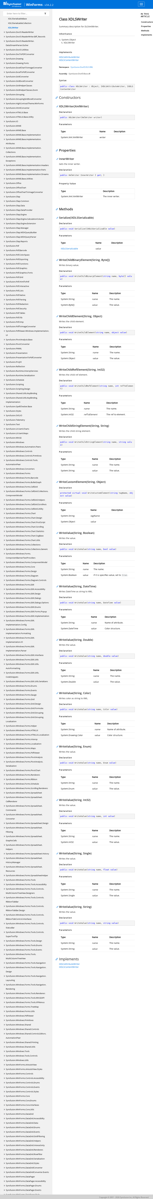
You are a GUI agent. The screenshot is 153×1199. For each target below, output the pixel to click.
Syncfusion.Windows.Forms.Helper (21, 726)
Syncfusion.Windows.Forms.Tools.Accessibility (26, 884)
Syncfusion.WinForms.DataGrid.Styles (22, 1163)
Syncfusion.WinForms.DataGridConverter (24, 1167)
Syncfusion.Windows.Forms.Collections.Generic (27, 549)
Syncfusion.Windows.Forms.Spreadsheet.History (27, 853)
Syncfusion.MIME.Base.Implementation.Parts (26, 169)
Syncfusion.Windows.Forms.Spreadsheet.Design (27, 823)
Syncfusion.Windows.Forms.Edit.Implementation (27, 616)
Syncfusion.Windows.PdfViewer (20, 1015)
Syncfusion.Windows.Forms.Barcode (22, 477)
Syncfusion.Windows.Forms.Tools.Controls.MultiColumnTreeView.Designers (25, 890)
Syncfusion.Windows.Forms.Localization (23, 743)
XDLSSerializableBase (17, 18)
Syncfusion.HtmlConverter (17, 108)
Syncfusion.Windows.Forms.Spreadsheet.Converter (24, 816)
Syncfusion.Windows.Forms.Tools (21, 880)
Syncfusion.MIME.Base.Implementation (23, 134)
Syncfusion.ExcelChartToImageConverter (24, 67)
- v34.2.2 (48, 4)
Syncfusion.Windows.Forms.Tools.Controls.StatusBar (25, 925)
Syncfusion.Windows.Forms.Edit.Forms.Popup (26, 611)
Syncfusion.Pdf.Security (16, 308)
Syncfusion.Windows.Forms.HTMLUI (22, 730)
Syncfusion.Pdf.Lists (14, 290)
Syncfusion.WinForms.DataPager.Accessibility (26, 1181)
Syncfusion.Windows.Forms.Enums (21, 686)
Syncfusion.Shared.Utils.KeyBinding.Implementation (22, 399)
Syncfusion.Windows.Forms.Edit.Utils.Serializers (27, 681)
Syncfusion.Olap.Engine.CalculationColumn (25, 219)
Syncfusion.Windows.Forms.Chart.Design (24, 517)
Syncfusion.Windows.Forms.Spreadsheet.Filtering (24, 829)
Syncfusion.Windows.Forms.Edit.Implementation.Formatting (20, 631)
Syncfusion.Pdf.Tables (15, 313)
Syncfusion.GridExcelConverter (19, 81)
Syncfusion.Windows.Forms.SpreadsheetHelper (27, 875)
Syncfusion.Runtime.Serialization (20, 375)
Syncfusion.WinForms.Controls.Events (23, 1087)
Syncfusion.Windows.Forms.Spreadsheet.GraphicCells (24, 838)
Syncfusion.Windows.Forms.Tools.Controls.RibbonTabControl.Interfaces (25, 916)
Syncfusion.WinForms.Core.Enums (21, 1100)
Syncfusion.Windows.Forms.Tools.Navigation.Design (26, 969)
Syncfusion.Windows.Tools (17, 1051)
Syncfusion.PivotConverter (18, 344)
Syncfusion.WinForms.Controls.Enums (23, 1082)
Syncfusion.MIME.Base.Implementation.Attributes (23, 141)
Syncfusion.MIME (13, 125)
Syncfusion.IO (12, 121)
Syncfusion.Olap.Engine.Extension (21, 223)
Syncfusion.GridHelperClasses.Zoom (22, 90)
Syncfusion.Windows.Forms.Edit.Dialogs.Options (27, 602)
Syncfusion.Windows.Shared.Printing (22, 1042)
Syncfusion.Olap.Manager (17, 228)
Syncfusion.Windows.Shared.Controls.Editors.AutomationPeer (26, 1035)
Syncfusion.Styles (13, 411)
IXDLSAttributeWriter (69, 57)
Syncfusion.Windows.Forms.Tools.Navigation (26, 963)
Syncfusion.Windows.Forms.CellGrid (22, 486)
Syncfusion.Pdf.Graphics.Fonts (19, 272)
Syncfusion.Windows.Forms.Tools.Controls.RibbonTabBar (25, 899)
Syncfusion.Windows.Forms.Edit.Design (23, 593)
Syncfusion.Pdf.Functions (17, 263)
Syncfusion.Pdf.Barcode (16, 250)
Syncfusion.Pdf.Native (15, 295)
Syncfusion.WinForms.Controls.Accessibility (25, 1078)
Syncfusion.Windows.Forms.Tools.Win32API (25, 997)
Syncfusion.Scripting (15, 384)
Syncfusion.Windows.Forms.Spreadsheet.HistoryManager (24, 860)
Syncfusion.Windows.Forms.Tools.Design (24, 940)
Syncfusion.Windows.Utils (17, 1060)
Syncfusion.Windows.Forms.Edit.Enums (23, 607)
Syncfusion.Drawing (14, 58)
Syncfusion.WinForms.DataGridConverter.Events (27, 1172)
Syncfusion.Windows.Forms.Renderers (23, 774)
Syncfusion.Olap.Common (17, 201)
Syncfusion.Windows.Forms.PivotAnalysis (24, 757)
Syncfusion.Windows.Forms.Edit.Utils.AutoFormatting (22, 666)
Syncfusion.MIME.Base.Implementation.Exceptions (23, 158)
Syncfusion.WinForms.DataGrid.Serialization (25, 1158)
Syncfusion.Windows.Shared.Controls (22, 1029)
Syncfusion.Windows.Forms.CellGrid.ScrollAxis (26, 504)
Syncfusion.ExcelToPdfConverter (20, 72)
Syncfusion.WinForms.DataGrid (19, 1114)
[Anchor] (57, 97)
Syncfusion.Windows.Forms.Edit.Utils (22, 659)
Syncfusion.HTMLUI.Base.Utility (20, 117)
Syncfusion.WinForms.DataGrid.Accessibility (25, 1118)
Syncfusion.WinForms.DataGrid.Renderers (24, 1149)
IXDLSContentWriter (69, 60)
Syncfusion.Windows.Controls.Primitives (24, 455)
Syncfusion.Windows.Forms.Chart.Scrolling (25, 526)
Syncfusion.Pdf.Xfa (14, 317)
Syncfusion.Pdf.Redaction (17, 304)
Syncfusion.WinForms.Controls (19, 1073)
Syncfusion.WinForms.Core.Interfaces (22, 1105)
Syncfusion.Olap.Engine (16, 214)
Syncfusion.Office (13, 183)
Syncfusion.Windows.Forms (18, 473)
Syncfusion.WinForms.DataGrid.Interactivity (25, 1145)
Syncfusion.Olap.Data (15, 205)
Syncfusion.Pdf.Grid (14, 277)
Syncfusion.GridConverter (17, 76)
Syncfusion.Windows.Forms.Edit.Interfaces (24, 655)
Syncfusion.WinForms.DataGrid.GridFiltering (25, 1136)
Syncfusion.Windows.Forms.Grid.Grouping (24, 712)
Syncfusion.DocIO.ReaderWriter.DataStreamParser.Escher (20, 43)
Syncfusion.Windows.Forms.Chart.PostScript (25, 522)
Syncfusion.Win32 (14, 437)
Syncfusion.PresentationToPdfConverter (24, 357)
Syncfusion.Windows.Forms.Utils (20, 1011)
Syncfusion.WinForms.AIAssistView (21, 1064)
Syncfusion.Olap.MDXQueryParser (21, 237)
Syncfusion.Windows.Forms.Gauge (21, 694)
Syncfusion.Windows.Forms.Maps (21, 748)
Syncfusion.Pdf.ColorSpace (17, 254)
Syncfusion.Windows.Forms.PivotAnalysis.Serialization (24, 763)
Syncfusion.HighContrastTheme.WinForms (25, 103)
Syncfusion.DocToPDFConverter (20, 54)
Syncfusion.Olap (13, 196)
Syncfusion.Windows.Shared (18, 1024)
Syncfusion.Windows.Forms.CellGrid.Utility (24, 508)
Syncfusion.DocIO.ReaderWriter (20, 32)
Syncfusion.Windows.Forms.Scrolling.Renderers (27, 788)
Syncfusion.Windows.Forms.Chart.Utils (23, 540)
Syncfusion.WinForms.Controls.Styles (22, 1091)
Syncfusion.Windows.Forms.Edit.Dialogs (23, 598)
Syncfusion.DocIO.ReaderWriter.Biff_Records (25, 36)
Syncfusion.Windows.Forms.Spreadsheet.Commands (24, 808)
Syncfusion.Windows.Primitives (19, 1020)
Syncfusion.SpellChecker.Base (19, 406)
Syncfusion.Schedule (15, 380)
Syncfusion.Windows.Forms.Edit (20, 584)
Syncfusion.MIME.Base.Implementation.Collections (23, 150)
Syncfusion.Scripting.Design (18, 388)
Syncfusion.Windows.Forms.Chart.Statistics (25, 531)
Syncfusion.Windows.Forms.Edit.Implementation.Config (20, 622)
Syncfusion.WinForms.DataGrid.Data (22, 1123)
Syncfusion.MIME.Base (16, 130)
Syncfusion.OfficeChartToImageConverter (24, 192)
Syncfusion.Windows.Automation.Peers (23, 446)
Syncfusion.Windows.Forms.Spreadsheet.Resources (24, 868)
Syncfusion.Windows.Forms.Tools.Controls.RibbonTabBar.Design (25, 908)
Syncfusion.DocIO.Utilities (17, 49)
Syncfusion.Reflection (15, 366)
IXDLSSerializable (69, 248)
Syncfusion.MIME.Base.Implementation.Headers (27, 165)
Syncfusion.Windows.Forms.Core (20, 566)
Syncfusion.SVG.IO (14, 415)
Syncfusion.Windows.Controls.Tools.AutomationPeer (22, 462)
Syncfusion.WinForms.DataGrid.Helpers (23, 1140)
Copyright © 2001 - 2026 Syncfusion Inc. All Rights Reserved (124, 1197)
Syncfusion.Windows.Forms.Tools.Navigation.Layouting (26, 978)
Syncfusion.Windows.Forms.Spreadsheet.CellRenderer (24, 799)
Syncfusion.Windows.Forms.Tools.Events (24, 949)
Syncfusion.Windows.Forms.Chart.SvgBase (24, 535)
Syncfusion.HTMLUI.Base (17, 112)
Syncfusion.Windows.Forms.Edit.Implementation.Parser (20, 648)
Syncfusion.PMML (14, 348)
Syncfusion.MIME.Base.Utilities (19, 178)
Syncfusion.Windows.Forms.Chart (21, 513)
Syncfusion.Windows (15, 442)
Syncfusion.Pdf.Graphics (16, 268)
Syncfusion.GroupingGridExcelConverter (24, 99)
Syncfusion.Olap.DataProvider (19, 210)
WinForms (34, 4)
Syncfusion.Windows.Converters (20, 468)
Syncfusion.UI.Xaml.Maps (17, 433)
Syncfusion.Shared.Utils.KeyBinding (21, 393)
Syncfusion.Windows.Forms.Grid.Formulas (24, 708)
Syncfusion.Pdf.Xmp (15, 322)
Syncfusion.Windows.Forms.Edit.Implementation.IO (20, 639)
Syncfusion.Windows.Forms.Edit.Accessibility (25, 589)
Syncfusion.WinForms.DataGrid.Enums (23, 1127)
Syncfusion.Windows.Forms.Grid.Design (23, 703)
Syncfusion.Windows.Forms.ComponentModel (26, 562)
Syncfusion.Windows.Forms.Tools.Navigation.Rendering (26, 986)
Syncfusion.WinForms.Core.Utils (20, 1109)
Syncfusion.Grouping (15, 94)
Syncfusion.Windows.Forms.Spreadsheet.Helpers (24, 847)
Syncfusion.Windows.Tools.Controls (22, 1055)
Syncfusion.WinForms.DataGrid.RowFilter (24, 1154)
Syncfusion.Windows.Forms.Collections (23, 544)
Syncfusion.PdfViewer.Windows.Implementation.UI (27, 333)
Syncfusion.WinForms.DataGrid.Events (23, 1131)
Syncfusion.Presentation (16, 353)
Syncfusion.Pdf (12, 245)
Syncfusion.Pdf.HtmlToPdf (17, 281)
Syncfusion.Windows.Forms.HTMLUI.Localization (27, 734)
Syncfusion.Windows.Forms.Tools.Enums (24, 945)
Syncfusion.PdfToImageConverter (21, 326)
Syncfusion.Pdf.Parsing (16, 299)
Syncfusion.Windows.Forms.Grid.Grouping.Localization (25, 719)
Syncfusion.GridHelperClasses (19, 85)
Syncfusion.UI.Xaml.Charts (17, 428)
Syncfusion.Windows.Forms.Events (21, 690)
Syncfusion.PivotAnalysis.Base (19, 339)
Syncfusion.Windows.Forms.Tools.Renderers (25, 993)
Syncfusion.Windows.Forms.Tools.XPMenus (25, 1002)
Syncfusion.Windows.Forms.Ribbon (21, 779)
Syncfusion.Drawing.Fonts (17, 63)
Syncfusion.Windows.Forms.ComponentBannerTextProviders (20, 555)
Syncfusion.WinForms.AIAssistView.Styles (24, 1069)
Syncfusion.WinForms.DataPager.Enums (23, 1185)
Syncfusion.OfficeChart (16, 187)
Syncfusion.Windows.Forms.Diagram (22, 575)
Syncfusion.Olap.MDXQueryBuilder (21, 232)
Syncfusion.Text (13, 424)
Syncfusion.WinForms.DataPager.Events (23, 1190)
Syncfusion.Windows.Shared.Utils (20, 1046)
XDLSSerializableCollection (19, 23)
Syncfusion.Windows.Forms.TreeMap (22, 1006)
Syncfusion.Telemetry (15, 420)
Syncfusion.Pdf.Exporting (17, 259)
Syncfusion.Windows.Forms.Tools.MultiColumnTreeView (21, 956)
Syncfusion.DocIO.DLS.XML (82, 67)
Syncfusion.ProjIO (14, 362)
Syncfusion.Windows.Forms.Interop (22, 739)
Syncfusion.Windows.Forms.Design (21, 571)
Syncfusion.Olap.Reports (17, 241)
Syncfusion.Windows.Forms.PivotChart (23, 770)
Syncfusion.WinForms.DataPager (20, 1176)
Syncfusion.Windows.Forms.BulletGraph (23, 482)
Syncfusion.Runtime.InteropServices (22, 371)
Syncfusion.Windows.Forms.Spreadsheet (24, 792)
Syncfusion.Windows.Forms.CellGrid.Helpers (25, 500)
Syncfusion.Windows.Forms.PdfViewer (23, 752)
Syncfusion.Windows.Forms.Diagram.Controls (26, 580)
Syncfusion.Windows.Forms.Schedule (22, 783)
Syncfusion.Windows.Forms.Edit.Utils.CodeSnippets (22, 674)
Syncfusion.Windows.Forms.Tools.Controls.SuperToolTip (25, 934)
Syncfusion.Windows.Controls (19, 451)
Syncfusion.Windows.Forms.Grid (20, 699)
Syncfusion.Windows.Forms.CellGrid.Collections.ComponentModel (27, 493)
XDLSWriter (13, 27)
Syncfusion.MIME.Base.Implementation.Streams (27, 174)
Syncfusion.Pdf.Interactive (17, 286)
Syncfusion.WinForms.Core (18, 1096)
